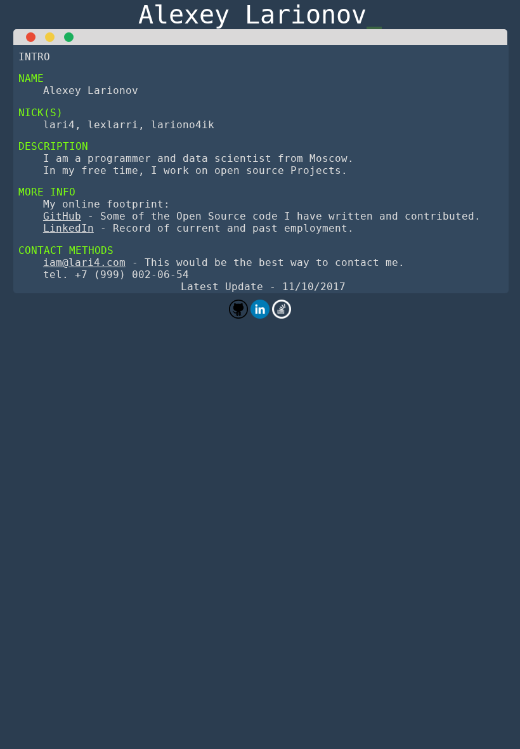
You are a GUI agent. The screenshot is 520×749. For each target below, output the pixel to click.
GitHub (62, 216)
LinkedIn (68, 228)
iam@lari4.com (84, 262)
